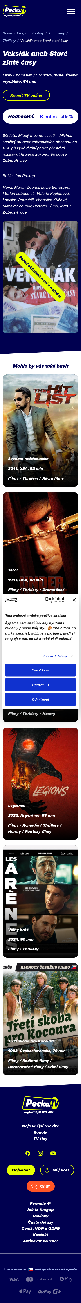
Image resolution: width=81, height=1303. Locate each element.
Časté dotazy (40, 1222)
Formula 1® (40, 1203)
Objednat (21, 1170)
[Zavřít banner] (74, 599)
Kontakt (40, 1235)
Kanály (40, 1132)
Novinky (40, 1216)
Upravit (38, 685)
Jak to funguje (40, 1210)
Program (23, 33)
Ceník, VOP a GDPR (41, 1228)
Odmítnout (40, 699)
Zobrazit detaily (55, 656)
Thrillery (9, 40)
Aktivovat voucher (40, 1241)
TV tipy (40, 1138)
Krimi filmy (56, 33)
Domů (7, 33)
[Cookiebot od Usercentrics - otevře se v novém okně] (47, 600)
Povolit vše (40, 670)
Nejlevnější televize (40, 1126)
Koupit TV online (26, 95)
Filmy (39, 33)
